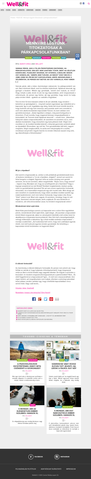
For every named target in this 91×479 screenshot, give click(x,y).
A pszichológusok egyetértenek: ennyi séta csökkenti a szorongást (27, 366)
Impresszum (71, 469)
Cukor (60, 10)
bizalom (28, 58)
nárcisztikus (67, 407)
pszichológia (22, 360)
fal (66, 360)
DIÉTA (2, 10)
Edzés (14, 10)
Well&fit (39, 64)
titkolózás (56, 58)
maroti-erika (25, 64)
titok (63, 58)
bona (62, 360)
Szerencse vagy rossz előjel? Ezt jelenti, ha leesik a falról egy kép (63, 366)
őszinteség (46, 58)
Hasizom (37, 10)
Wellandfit (28, 371)
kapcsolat (37, 58)
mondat (58, 407)
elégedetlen (24, 405)
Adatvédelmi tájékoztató (51, 469)
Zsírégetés (21, 10)
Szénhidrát (52, 10)
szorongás (33, 360)
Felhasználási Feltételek (25, 469)
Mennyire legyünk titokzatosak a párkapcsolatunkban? (40, 18)
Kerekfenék (30, 10)
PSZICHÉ (19, 18)
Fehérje (45, 10)
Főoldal (13, 18)
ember (32, 405)
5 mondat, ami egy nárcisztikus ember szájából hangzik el (64, 413)
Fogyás (8, 10)
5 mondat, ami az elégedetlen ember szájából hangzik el (27, 411)
